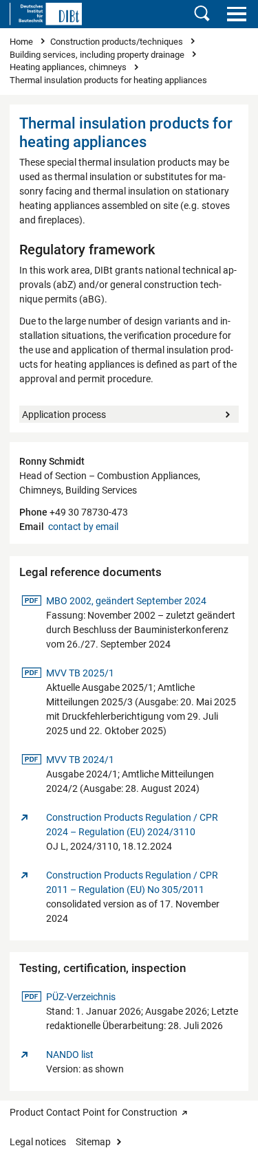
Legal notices (38, 1141)
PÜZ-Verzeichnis (80, 996)
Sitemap (93, 1141)
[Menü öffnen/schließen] (236, 13)
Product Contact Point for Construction (94, 1112)
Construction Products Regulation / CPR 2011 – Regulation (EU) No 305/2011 (132, 882)
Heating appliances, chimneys (69, 67)
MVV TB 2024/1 (79, 759)
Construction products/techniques (117, 41)
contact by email (83, 526)
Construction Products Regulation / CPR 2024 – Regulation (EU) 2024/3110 (132, 824)
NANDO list (70, 1054)
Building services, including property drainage (98, 54)
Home (22, 41)
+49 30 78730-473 (87, 512)
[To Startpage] (46, 14)
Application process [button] (64, 414)
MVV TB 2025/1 (79, 672)
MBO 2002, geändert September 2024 (125, 600)
